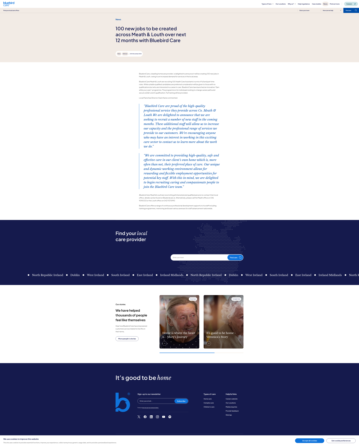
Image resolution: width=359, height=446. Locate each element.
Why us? (291, 4)
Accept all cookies (309, 441)
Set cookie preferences (341, 441)
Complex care (209, 403)
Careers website (231, 399)
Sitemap (229, 415)
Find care (233, 257)
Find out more (335, 4)
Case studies (316, 4)
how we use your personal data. (150, 407)
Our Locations (281, 4)
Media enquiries (231, 407)
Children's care (209, 407)
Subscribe (181, 401)
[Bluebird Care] (8, 5)
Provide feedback (232, 411)
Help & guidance (304, 4)
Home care (208, 399)
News (325, 4)
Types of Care (266, 4)
